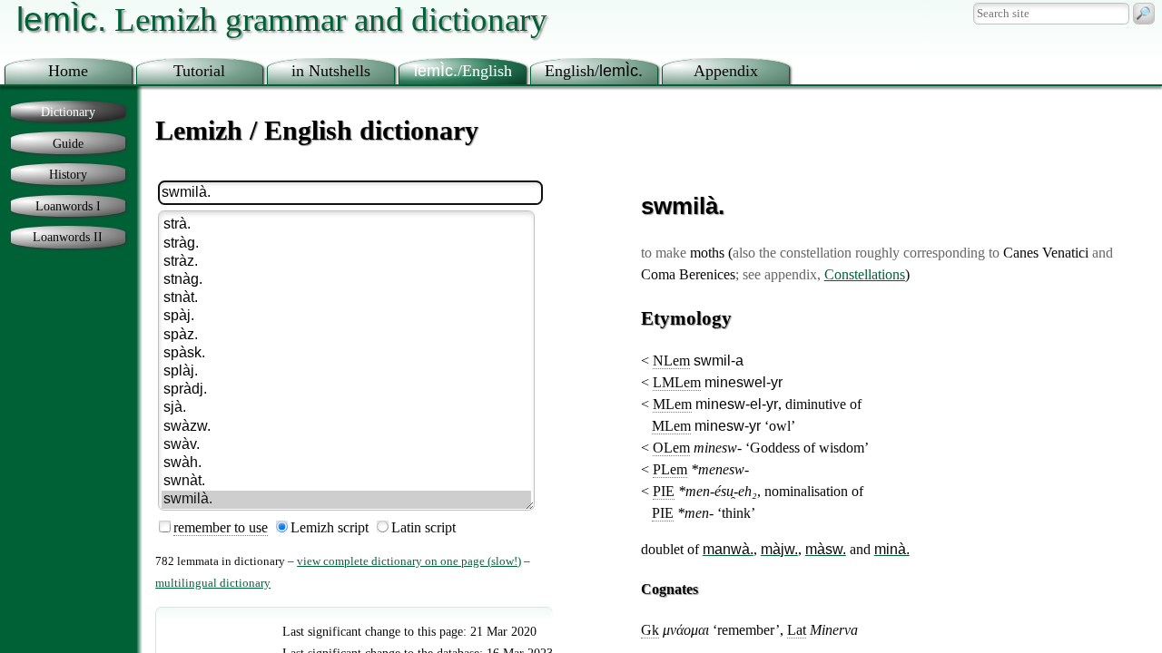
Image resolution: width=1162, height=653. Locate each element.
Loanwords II (68, 236)
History (68, 174)
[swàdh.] (346, 445)
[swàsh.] (346, 463)
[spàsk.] (346, 354)
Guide (68, 143)
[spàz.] (346, 335)
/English (463, 71)
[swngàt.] (346, 482)
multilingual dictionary (213, 583)
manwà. (728, 549)
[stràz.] (346, 262)
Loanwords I (68, 206)
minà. (892, 549)
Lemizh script (329, 527)
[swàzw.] (346, 427)
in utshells (330, 71)
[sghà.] (346, 408)
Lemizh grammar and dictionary (281, 19)
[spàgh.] (346, 316)
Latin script (423, 527)
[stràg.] (346, 244)
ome (68, 71)
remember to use (220, 527)
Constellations (864, 274)
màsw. (825, 549)
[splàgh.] (346, 372)
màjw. (779, 549)
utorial (199, 71)
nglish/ (594, 71)
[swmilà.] (346, 500)
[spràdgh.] (346, 390)
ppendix (726, 71)
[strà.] (346, 225)
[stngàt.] (346, 298)
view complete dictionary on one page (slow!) (409, 561)
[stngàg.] (346, 280)
